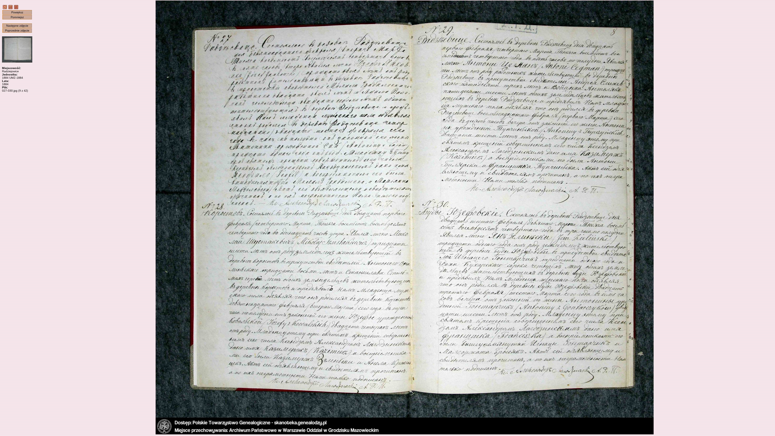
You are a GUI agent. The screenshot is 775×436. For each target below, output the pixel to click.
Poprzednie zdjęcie (17, 30)
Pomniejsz (17, 17)
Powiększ (17, 12)
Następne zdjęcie (17, 25)
